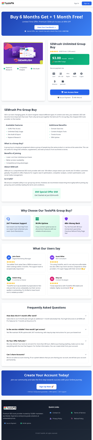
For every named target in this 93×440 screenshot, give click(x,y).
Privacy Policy (57, 419)
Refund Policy (78, 419)
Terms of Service (79, 413)
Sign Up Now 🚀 (46, 386)
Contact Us (56, 413)
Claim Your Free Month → (46, 27)
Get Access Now (71, 92)
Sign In (76, 3)
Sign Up (86, 3)
